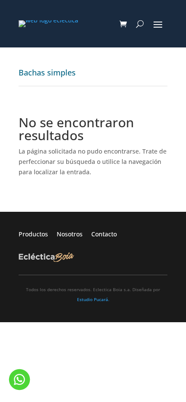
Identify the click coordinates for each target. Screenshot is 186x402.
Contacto (104, 234)
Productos (38, 234)
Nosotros (74, 234)
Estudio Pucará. (93, 299)
